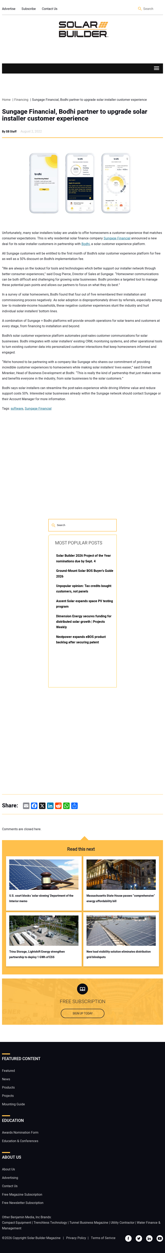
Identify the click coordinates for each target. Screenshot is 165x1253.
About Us (8, 1169)
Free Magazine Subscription (22, 1194)
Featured (8, 1070)
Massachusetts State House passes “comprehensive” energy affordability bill (121, 898)
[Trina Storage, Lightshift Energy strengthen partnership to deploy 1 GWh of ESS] (43, 930)
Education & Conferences (20, 1141)
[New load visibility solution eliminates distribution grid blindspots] (121, 930)
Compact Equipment (16, 1222)
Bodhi (85, 244)
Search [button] (140, 9)
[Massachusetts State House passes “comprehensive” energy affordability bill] (121, 875)
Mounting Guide (13, 1104)
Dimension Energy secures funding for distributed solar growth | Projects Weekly (83, 622)
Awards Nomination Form (20, 1132)
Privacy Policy (76, 1238)
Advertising (10, 1177)
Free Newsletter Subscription (22, 1202)
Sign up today (83, 1013)
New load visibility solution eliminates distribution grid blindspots (119, 954)
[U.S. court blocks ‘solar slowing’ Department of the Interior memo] (43, 875)
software (17, 408)
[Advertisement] (78, 751)
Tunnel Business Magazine (88, 1222)
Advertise (8, 8)
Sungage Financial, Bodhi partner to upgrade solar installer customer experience (74, 115)
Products (8, 1087)
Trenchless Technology (50, 1222)
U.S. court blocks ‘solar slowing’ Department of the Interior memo (41, 898)
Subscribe (29, 8)
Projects (8, 1095)
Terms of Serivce (103, 1238)
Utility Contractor (122, 1222)
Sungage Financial (117, 238)
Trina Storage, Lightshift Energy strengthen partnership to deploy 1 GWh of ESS (37, 954)
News (6, 1079)
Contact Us (49, 8)
